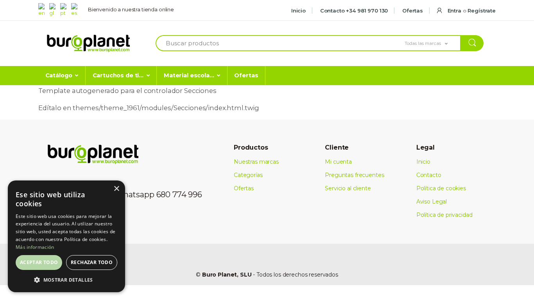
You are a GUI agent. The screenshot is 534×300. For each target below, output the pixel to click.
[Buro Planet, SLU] (88, 43)
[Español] (76, 9)
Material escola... (189, 75)
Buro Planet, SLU (227, 274)
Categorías (248, 175)
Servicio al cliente (348, 188)
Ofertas (412, 10)
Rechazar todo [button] (92, 262)
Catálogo (58, 75)
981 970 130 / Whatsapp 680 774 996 (134, 194)
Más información (35, 247)
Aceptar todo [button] (39, 262)
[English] (43, 9)
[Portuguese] (65, 9)
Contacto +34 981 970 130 (353, 10)
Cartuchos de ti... (118, 75)
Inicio (298, 10)
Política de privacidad (444, 214)
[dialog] (66, 236)
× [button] (116, 189)
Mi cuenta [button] (338, 161)
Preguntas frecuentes (354, 175)
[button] (433, 43)
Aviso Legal (431, 201)
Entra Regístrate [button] (471, 10)
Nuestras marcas (256, 161)
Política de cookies (441, 188)
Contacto (428, 175)
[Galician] (54, 9)
